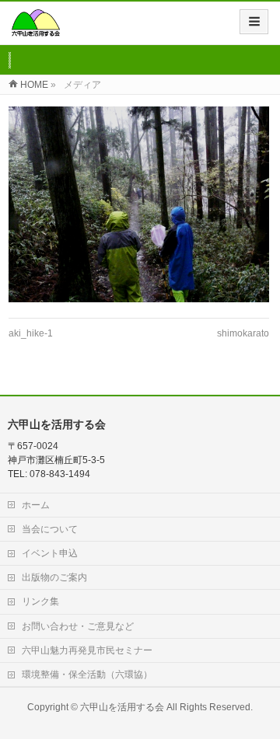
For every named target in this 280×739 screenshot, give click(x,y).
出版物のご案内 (54, 577)
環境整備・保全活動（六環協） (87, 674)
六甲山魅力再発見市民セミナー (87, 650)
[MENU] (254, 21)
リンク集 (40, 601)
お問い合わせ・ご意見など (78, 626)
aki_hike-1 (31, 333)
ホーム (36, 505)
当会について (50, 529)
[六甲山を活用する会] (36, 28)
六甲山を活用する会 (122, 707)
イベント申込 (50, 553)
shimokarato (243, 333)
